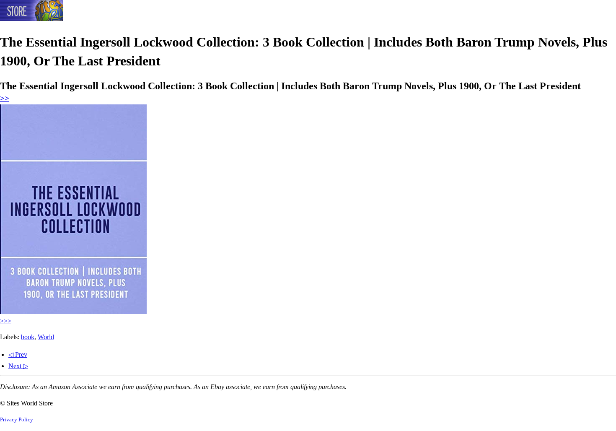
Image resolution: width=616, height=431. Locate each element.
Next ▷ (18, 365)
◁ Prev (17, 354)
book (27, 336)
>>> (5, 321)
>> (4, 98)
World (46, 336)
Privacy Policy (16, 420)
